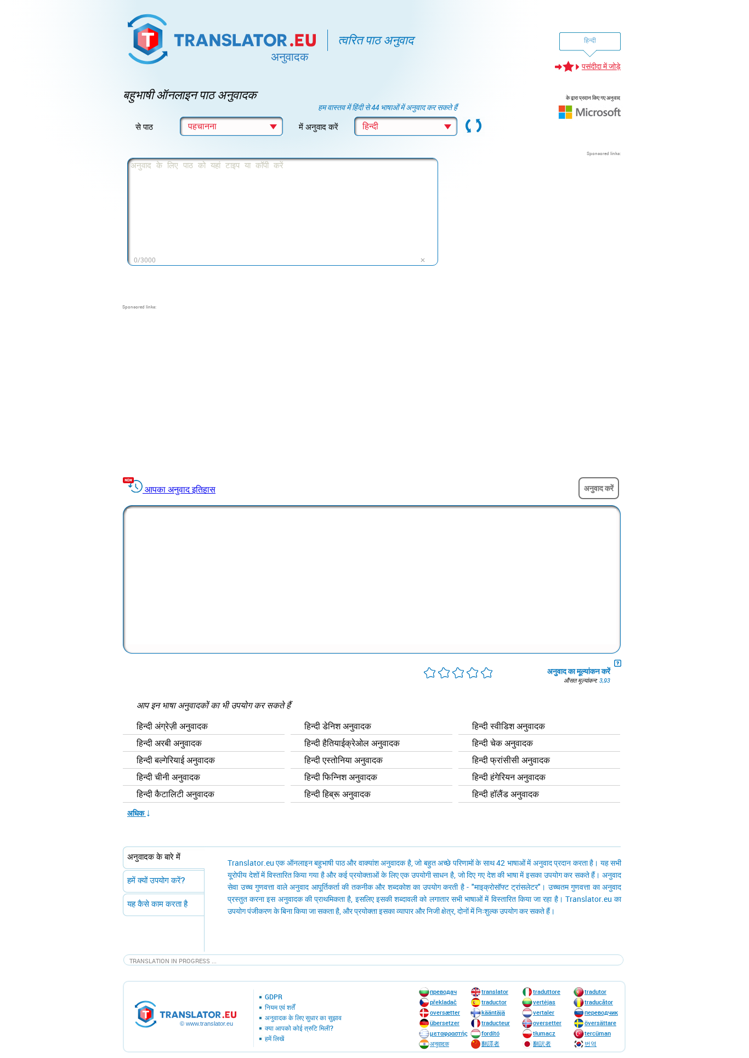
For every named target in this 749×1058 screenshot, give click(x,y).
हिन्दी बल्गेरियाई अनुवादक (176, 760)
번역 (591, 1043)
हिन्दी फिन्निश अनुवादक (340, 777)
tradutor (595, 991)
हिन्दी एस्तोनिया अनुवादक (343, 760)
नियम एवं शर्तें (280, 1007)
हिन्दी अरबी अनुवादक (169, 743)
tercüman (598, 1033)
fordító (490, 1033)
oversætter (445, 1012)
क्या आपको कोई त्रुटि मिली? (299, 1028)
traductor (494, 1002)
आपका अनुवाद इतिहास (180, 489)
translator (494, 991)
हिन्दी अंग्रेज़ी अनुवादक (172, 726)
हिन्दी (590, 40)
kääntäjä (493, 1012)
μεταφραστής (449, 1033)
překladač (443, 1002)
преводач (443, 991)
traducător (599, 1002)
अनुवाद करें (599, 488)
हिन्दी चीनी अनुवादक (168, 777)
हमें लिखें (274, 1039)
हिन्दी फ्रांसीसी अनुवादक (511, 760)
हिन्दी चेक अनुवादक (502, 743)
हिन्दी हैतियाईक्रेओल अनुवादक (352, 743)
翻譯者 (490, 1043)
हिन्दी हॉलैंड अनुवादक (505, 794)
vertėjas (544, 1002)
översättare (600, 1023)
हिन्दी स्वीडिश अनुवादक (508, 726)
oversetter (547, 1023)
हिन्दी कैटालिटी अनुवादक (175, 794)
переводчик (601, 1012)
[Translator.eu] (223, 37)
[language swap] (474, 126)
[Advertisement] (538, 225)
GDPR (273, 997)
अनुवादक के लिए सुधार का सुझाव (303, 1018)
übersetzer (444, 1023)
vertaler (543, 1012)
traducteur (495, 1023)
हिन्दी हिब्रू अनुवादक (337, 794)
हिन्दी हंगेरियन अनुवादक (509, 777)
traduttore (546, 991)
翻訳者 (542, 1043)
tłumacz (544, 1033)
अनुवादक (439, 1043)
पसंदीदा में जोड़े (601, 66)
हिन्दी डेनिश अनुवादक (337, 726)
